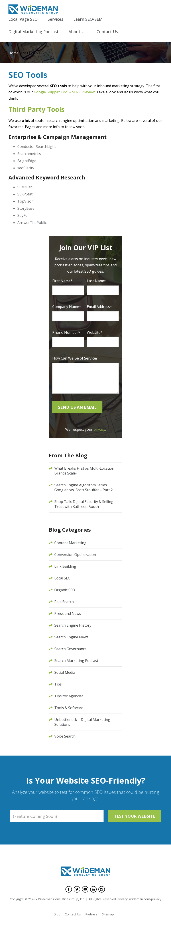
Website (94, 332)
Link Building (65, 566)
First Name (62, 280)
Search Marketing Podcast (76, 660)
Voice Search (64, 736)
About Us (78, 32)
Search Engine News (71, 637)
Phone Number (66, 332)
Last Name (97, 280)
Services (55, 19)
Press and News (67, 613)
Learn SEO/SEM (87, 19)
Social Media (64, 672)
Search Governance (70, 648)
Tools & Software (68, 707)
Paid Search (64, 601)
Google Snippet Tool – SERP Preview (64, 92)
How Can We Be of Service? (75, 358)
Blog (57, 914)
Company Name (66, 306)
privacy (99, 429)
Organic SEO (64, 589)
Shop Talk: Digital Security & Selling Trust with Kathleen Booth (83, 504)
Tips (58, 684)
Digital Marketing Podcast (33, 32)
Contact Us (107, 32)
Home (13, 52)
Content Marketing (70, 542)
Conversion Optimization (75, 554)
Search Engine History (72, 625)
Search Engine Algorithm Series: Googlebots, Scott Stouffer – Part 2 (83, 487)
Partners (91, 914)
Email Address (99, 306)
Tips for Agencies (68, 696)
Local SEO (62, 578)
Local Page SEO (23, 19)
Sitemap (108, 914)
